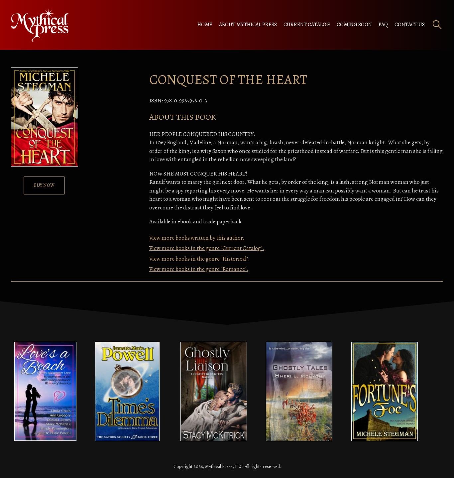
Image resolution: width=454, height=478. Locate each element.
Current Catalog (307, 24)
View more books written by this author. (197, 238)
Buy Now (44, 185)
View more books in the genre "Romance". (198, 269)
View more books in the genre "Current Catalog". (206, 248)
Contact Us (410, 24)
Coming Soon (354, 24)
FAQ (383, 24)
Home (204, 24)
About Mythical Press (248, 24)
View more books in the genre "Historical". (199, 259)
